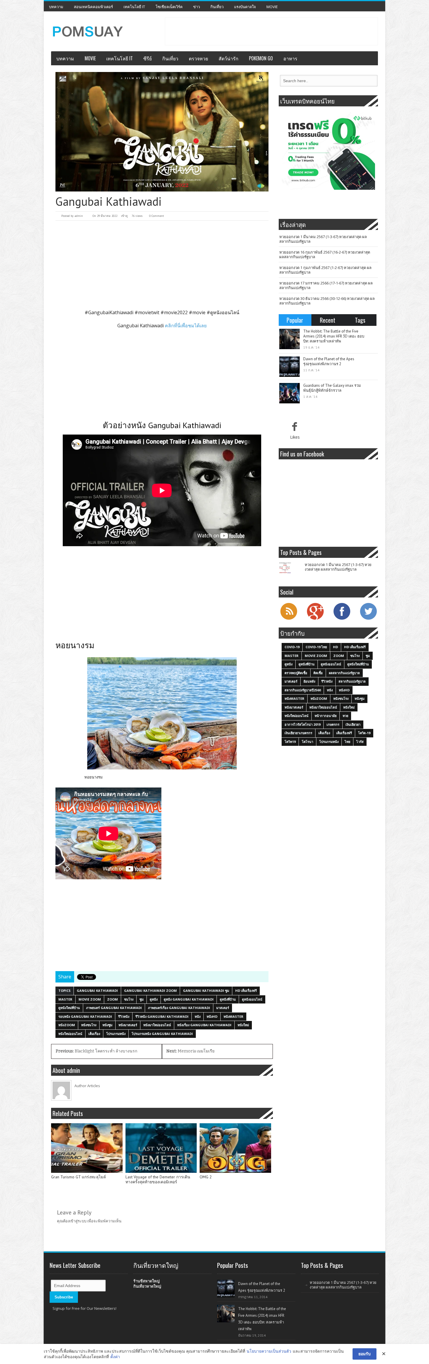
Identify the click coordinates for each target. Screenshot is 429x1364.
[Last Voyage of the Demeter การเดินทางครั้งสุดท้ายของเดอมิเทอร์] (161, 1148)
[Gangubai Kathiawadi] (161, 131)
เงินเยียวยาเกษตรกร (298, 733)
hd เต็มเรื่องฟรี (246, 990)
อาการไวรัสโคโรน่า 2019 (302, 724)
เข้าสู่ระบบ (77, 1221)
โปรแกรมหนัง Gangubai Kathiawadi (162, 1033)
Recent (327, 320)
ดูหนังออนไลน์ (252, 999)
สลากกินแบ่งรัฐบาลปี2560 (303, 690)
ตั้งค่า (115, 1356)
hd (335, 647)
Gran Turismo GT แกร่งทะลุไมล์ (78, 1177)
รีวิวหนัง (123, 1016)
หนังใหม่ (243, 1025)
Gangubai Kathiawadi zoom (150, 990)
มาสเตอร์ (222, 1008)
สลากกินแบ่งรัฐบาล (352, 681)
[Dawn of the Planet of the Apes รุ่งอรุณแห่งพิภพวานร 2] (289, 366)
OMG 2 (206, 1177)
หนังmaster (233, 1016)
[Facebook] (341, 619)
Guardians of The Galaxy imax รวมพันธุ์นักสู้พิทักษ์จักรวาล (332, 388)
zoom (112, 999)
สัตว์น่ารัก (228, 58)
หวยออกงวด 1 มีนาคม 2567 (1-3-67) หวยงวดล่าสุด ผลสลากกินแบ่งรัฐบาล (323, 239)
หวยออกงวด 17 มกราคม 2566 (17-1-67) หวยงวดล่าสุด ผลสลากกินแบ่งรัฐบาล (326, 285)
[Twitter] (368, 619)
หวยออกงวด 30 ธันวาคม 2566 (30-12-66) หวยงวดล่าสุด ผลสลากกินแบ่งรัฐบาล (327, 301)
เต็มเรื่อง (94, 1033)
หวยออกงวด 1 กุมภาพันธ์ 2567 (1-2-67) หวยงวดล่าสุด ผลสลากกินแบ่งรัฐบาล (325, 270)
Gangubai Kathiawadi (97, 990)
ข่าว (196, 6)
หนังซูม (107, 1025)
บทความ (56, 6)
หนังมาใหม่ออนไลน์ (157, 1025)
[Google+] (315, 619)
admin (78, 216)
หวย (345, 715)
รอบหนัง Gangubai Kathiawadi (85, 1016)
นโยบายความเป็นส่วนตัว (269, 1351)
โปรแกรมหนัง (115, 1033)
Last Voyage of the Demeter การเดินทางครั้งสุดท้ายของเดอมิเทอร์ (157, 1180)
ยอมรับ (364, 1353)
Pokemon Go (261, 58)
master (65, 999)
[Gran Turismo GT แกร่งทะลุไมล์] (87, 1148)
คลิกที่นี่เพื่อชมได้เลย (186, 325)
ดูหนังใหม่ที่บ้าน (69, 1008)
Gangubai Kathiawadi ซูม (206, 990)
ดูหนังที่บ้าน (228, 999)
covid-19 (292, 647)
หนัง (197, 1016)
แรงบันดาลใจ (245, 6)
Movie (272, 6)
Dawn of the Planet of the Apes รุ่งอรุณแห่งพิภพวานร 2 (328, 361)
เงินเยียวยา (353, 724)
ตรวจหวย (198, 58)
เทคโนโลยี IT (134, 6)
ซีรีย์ (147, 58)
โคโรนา (307, 741)
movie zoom (90, 999)
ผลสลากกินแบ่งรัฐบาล (344, 673)
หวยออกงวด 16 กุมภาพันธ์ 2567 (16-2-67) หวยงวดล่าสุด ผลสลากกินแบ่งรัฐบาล (324, 254)
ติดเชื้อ (318, 673)
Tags (360, 320)
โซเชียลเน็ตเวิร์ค (169, 6)
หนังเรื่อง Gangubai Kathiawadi (204, 1025)
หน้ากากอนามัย (325, 715)
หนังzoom (66, 1025)
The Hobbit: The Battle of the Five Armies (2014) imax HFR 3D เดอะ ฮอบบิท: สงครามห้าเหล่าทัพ (333, 336)
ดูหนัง (154, 999)
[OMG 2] (235, 1148)
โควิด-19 (364, 733)
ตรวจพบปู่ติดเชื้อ (296, 673)
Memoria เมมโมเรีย (190, 1051)
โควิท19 (290, 741)
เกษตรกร (333, 724)
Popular (295, 320)
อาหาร (290, 58)
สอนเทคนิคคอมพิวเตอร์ (93, 6)
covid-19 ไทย (316, 647)
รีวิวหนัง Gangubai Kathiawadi (162, 1016)
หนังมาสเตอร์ (127, 1025)
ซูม (141, 999)
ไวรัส (360, 741)
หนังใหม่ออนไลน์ (70, 1033)
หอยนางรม (93, 777)
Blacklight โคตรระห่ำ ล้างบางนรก (96, 1051)
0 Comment (156, 216)
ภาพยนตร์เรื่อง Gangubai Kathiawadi (179, 1008)
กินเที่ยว (217, 6)
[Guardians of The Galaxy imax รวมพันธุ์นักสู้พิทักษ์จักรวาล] (289, 393)
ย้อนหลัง (309, 681)
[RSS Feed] (288, 619)
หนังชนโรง (88, 1025)
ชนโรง (128, 999)
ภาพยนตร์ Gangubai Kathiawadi (114, 1008)
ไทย (347, 741)
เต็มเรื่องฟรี (344, 733)
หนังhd (212, 1016)
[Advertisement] (271, 30)
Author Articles (87, 1085)
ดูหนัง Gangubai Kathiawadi (189, 999)
